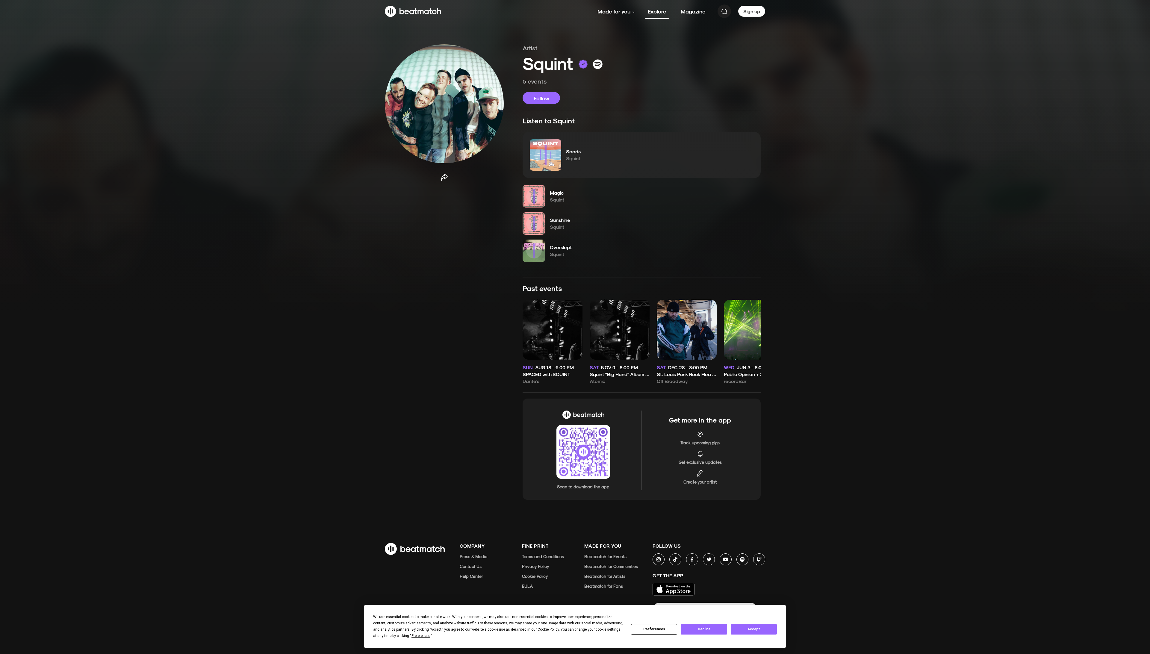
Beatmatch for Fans (603, 586)
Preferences (654, 629)
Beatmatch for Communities (611, 566)
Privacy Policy (535, 566)
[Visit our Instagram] (659, 559)
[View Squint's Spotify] (598, 64)
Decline (704, 629)
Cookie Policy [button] (548, 629)
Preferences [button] (420, 636)
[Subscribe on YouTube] (726, 559)
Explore (657, 11)
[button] (545, 155)
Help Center (471, 576)
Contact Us (471, 566)
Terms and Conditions (543, 556)
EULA (527, 586)
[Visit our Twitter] (709, 559)
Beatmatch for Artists (604, 576)
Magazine (693, 11)
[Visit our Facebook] (692, 559)
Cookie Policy (535, 576)
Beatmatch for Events (605, 556)
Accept (754, 629)
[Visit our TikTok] (675, 559)
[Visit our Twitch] (759, 559)
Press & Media (474, 556)
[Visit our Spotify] (742, 559)
